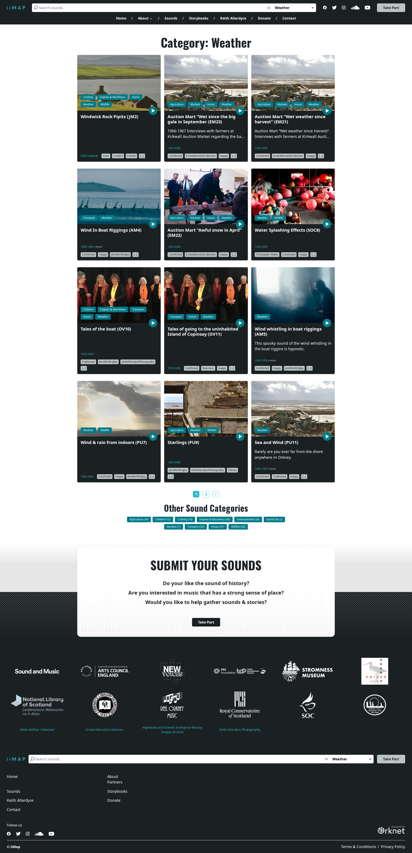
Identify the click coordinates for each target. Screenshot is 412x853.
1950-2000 (174, 148)
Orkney (232, 470)
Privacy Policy (393, 846)
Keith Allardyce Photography (239, 730)
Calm (106, 156)
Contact (289, 18)
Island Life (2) (274, 519)
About (143, 18)
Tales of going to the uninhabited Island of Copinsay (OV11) (203, 331)
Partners (114, 782)
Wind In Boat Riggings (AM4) (111, 230)
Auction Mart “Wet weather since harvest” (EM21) (290, 119)
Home (121, 18)
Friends (131, 156)
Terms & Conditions (358, 846)
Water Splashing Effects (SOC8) (287, 230)
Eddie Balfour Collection (37, 730)
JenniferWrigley (120, 254)
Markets (195, 104)
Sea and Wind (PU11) (276, 442)
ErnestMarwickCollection (201, 156)
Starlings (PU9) (183, 442)
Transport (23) (195, 526)
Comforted (175, 156)
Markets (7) (173, 526)
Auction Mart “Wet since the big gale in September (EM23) (202, 119)
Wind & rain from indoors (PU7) (114, 442)
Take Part (391, 7)
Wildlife (104, 104)
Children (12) (163, 519)
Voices (136, 97)
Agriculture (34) (139, 519)
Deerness (208, 368)
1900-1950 (87, 247)
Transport (89, 218)
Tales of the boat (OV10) (106, 329)
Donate (264, 18)
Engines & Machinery (112, 97)
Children (88, 309)
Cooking (88, 97)
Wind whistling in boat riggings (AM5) (288, 331)
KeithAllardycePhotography (138, 362)
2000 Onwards (89, 156)
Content (118, 156)
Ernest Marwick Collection (104, 730)
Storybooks (198, 18)
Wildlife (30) (238, 526)
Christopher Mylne (267, 254)
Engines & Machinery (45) (214, 519)
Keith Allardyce (233, 18)
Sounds (171, 18)
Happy (224, 156)
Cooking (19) (184, 519)
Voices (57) (217, 526)
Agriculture (176, 104)
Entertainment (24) (248, 519)
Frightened (88, 362)
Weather (88, 104)
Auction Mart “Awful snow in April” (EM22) (205, 233)
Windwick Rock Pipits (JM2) (109, 116)
